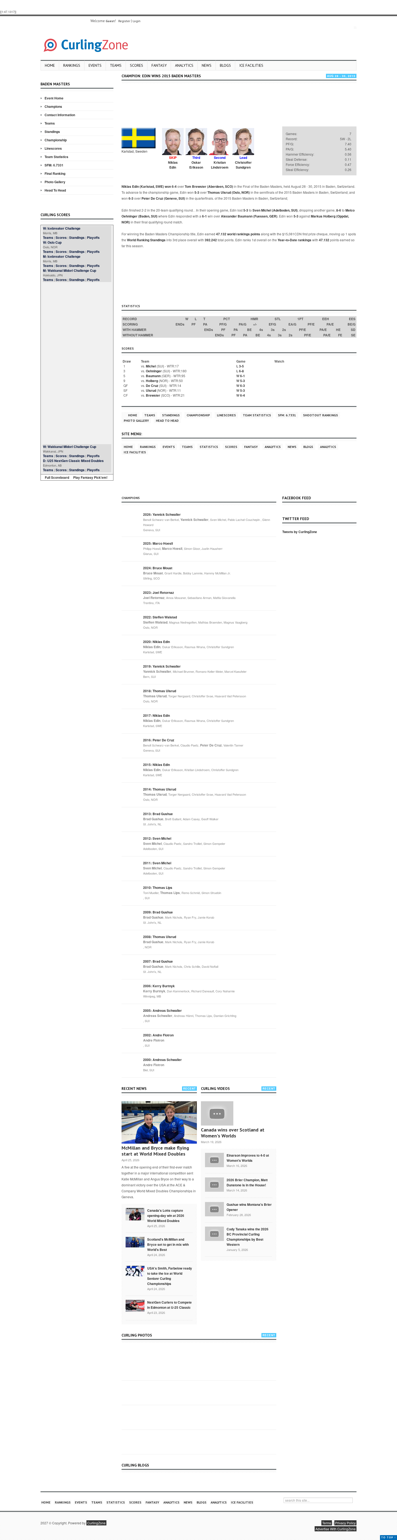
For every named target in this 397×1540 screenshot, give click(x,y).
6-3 (131, 198)
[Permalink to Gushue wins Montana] (214, 1208)
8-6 (338, 210)
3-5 (241, 366)
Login (136, 21)
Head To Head (55, 190)
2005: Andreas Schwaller (162, 1010)
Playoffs (93, 237)
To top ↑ (388, 1537)
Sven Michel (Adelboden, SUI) (275, 210)
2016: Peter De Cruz (158, 740)
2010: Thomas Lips (157, 887)
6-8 (241, 371)
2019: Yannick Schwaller (162, 666)
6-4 (174, 186)
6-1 (204, 216)
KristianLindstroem (219, 165)
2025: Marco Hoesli (158, 543)
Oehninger (154, 371)
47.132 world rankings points (238, 234)
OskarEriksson (196, 165)
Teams (116, 65)
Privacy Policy (345, 1523)
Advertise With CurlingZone (335, 1528)
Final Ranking (55, 173)
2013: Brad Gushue (158, 813)
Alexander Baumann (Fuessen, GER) (249, 216)
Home (50, 65)
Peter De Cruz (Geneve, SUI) (163, 198)
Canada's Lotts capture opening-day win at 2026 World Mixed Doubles (165, 1215)
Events (95, 65)
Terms (326, 1523)
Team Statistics (56, 156)
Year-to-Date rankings (294, 239)
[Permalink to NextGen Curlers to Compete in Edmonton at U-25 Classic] (135, 1305)
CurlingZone (96, 1523)
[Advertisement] (77, 363)
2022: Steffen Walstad (160, 617)
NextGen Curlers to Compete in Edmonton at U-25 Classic (169, 1305)
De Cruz (152, 385)
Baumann (153, 375)
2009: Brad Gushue (158, 912)
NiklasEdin (173, 165)
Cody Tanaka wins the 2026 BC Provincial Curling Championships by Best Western (247, 1237)
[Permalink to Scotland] (135, 1242)
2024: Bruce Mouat (157, 567)
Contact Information (60, 114)
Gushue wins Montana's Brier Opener (249, 1207)
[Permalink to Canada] (135, 1214)
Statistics (209, 447)
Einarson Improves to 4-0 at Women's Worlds (248, 1158)
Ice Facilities (251, 65)
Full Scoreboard (57, 477)
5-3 (196, 192)
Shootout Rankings (320, 415)
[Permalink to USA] (135, 1271)
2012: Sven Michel (157, 838)
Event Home (54, 98)
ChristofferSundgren (243, 165)
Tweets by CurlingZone (299, 531)
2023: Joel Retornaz (158, 592)
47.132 (324, 239)
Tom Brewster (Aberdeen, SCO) (209, 186)
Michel (151, 366)
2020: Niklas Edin (156, 641)
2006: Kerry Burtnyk (159, 985)
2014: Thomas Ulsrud (159, 789)
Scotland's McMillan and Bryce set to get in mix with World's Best (168, 1244)
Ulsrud (151, 390)
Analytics (184, 65)
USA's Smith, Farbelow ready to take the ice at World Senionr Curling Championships (169, 1276)
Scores (136, 65)
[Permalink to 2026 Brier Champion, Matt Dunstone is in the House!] (214, 1184)
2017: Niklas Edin (156, 715)
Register (124, 21)
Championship (56, 140)
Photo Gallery (55, 181)
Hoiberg (152, 380)
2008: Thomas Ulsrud (159, 936)
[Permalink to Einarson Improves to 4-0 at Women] (214, 1159)
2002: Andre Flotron (158, 1035)
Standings (52, 131)
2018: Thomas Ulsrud (159, 690)
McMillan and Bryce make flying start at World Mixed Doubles (155, 1151)
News (206, 65)
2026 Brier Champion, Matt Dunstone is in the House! (247, 1182)
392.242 (211, 239)
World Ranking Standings (146, 239)
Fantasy (159, 65)
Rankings (71, 65)
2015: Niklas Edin (156, 764)
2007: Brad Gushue (158, 961)
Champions (53, 106)
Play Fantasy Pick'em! (90, 477)
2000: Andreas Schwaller (162, 1059)
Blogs (225, 65)
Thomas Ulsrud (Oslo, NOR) (228, 192)
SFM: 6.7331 (54, 165)
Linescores (53, 148)
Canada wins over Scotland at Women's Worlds (232, 1133)
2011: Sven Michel (157, 863)
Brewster (153, 395)
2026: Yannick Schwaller (162, 514)
